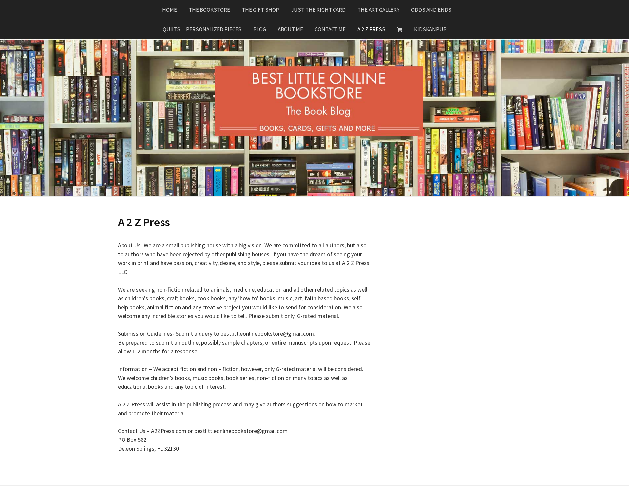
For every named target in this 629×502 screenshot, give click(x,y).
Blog (259, 29)
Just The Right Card (318, 9)
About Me (290, 29)
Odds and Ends (431, 9)
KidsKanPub (430, 29)
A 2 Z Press (371, 29)
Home (169, 9)
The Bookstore (209, 9)
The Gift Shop (260, 9)
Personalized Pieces (213, 29)
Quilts (171, 29)
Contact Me (330, 29)
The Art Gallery (378, 9)
